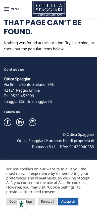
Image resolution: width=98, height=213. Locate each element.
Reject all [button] (47, 201)
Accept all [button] (68, 201)
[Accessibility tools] (21, 204)
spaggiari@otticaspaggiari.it (28, 101)
